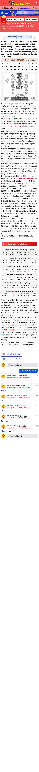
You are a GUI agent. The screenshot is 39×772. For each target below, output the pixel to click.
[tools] (36, 3)
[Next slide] (35, 37)
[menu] (2, 3)
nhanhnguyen (11, 375)
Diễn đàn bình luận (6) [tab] (14, 354)
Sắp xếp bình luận (27, 371)
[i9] (19, 13)
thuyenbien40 (12, 415)
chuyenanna (11, 425)
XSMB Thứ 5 (28, 131)
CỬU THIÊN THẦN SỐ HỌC (13, 19)
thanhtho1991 (11, 395)
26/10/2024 (21, 37)
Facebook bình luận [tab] (14, 359)
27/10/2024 (12, 37)
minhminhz (11, 385)
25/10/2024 (30, 37)
